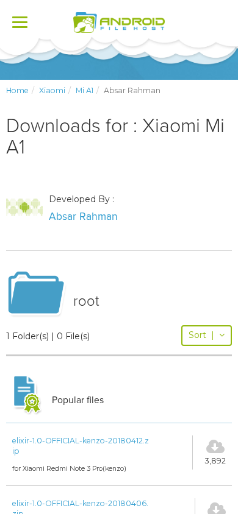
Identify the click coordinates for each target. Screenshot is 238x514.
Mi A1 (84, 90)
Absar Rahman (83, 216)
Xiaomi (52, 90)
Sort (201, 334)
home (17, 90)
